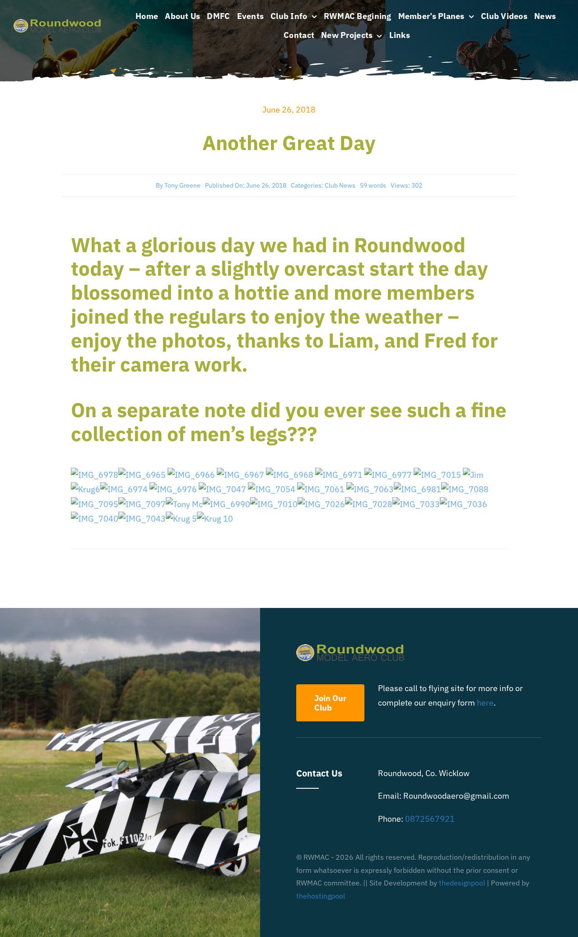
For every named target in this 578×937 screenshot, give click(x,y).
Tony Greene (182, 185)
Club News (340, 185)
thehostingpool (320, 895)
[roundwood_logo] (60, 23)
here (485, 702)
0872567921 (430, 819)
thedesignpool (462, 882)
